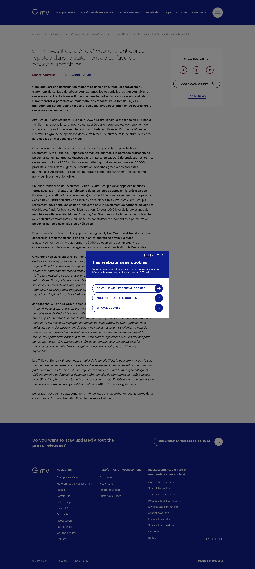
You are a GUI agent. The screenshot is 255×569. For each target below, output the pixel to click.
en (147, 255)
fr (158, 255)
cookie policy (112, 272)
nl (153, 255)
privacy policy (130, 272)
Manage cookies (109, 308)
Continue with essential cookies (121, 288)
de (163, 255)
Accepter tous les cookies (117, 298)
